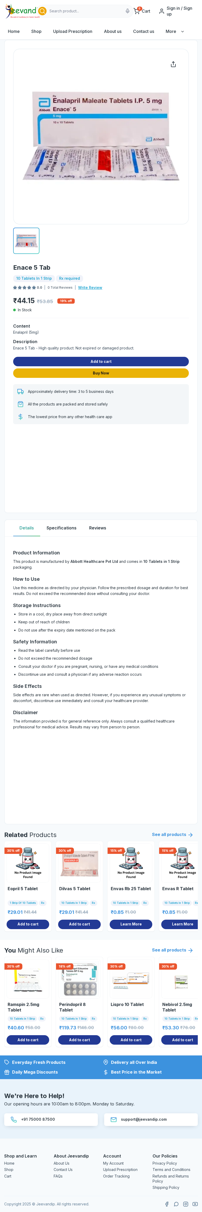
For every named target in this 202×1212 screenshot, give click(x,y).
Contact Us (63, 1169)
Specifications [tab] (62, 527)
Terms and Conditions (171, 1169)
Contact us (143, 31)
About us (113, 31)
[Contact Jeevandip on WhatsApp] (176, 1204)
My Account (113, 1163)
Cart (7, 1176)
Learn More (131, 924)
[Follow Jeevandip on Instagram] (185, 1204)
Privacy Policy (165, 1163)
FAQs (58, 1176)
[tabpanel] (101, 680)
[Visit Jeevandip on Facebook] (166, 1204)
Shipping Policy (166, 1187)
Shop (36, 31)
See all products (169, 834)
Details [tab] (26, 527)
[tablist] (101, 528)
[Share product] (173, 64)
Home (14, 31)
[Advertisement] (101, 467)
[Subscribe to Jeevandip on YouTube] (195, 1204)
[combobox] (85, 11)
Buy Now (101, 373)
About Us (61, 1163)
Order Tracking (116, 1176)
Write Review (90, 287)
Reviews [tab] (97, 527)
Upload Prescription (72, 31)
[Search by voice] (127, 11)
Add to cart (101, 361)
